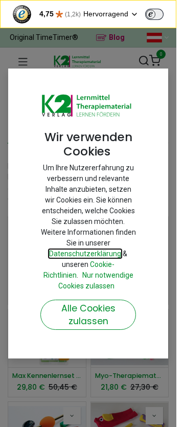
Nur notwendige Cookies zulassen (95, 280)
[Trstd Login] (160, 13)
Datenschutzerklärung (85, 254)
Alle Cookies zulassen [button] (88, 314)
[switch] (154, 14)
